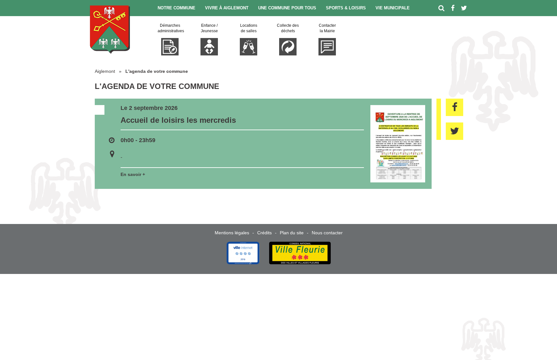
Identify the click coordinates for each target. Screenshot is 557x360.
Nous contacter (327, 232)
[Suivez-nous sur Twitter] (464, 8)
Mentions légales (232, 232)
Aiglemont (105, 71)
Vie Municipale (393, 7)
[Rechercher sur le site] (441, 8)
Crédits (264, 232)
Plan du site (292, 232)
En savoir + (133, 174)
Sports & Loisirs (346, 7)
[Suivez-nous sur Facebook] (452, 8)
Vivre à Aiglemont (227, 7)
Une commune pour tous (287, 7)
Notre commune (176, 7)
